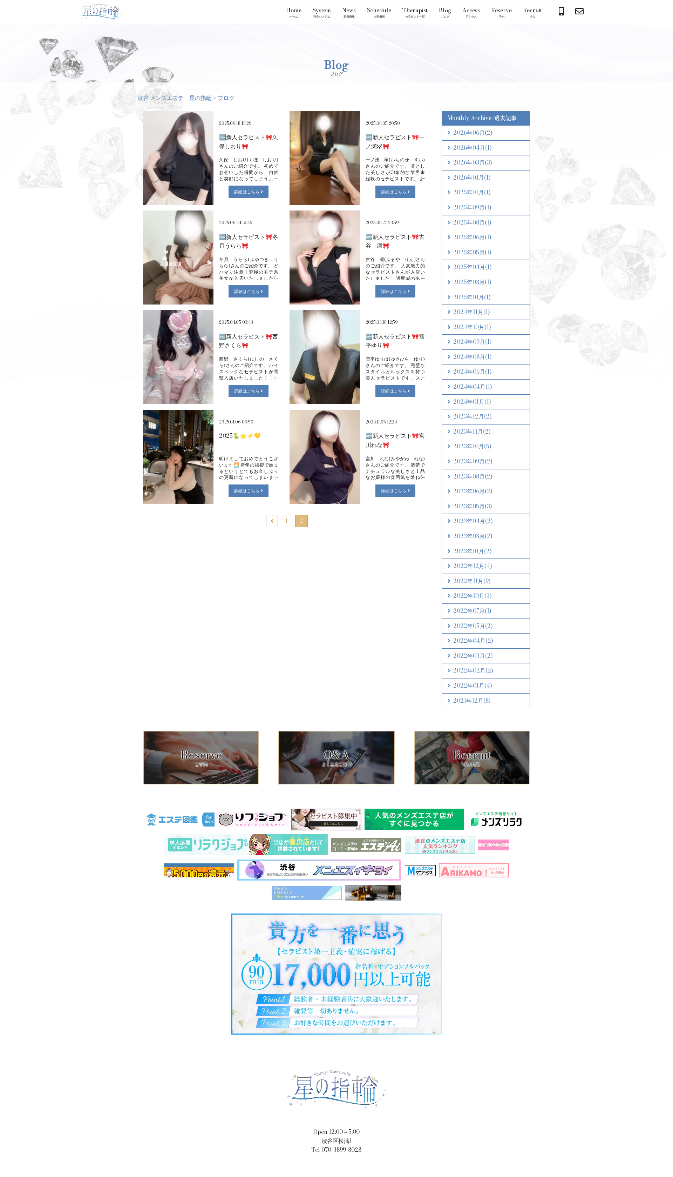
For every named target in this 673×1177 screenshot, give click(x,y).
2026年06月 (472, 132)
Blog (445, 12)
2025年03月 (472, 282)
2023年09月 (472, 461)
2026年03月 (472, 162)
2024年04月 (472, 386)
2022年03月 (473, 655)
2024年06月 (472, 371)
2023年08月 (472, 476)
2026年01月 (472, 177)
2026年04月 (472, 147)
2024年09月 (472, 341)
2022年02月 (473, 670)
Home (293, 12)
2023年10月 (472, 446)
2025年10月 (472, 192)
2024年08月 (472, 357)
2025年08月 (472, 222)
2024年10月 (472, 327)
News (349, 12)
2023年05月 (472, 506)
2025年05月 (472, 252)
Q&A (336, 756)
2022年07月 (472, 611)
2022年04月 (473, 640)
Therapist (415, 12)
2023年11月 (472, 431)
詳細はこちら (246, 191)
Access (471, 12)
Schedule (379, 12)
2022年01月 (472, 685)
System (322, 12)
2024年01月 (472, 401)
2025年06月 (472, 237)
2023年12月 (472, 416)
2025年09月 (472, 207)
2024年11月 (471, 312)
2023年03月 (472, 536)
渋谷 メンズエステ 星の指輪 (101, 12)
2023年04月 (473, 521)
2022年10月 (472, 595)
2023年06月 (472, 491)
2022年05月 (473, 626)
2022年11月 (472, 581)
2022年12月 (472, 566)
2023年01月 (472, 551)
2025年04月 (472, 267)
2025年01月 (472, 297)
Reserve (501, 12)
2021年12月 (472, 700)
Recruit (532, 12)
